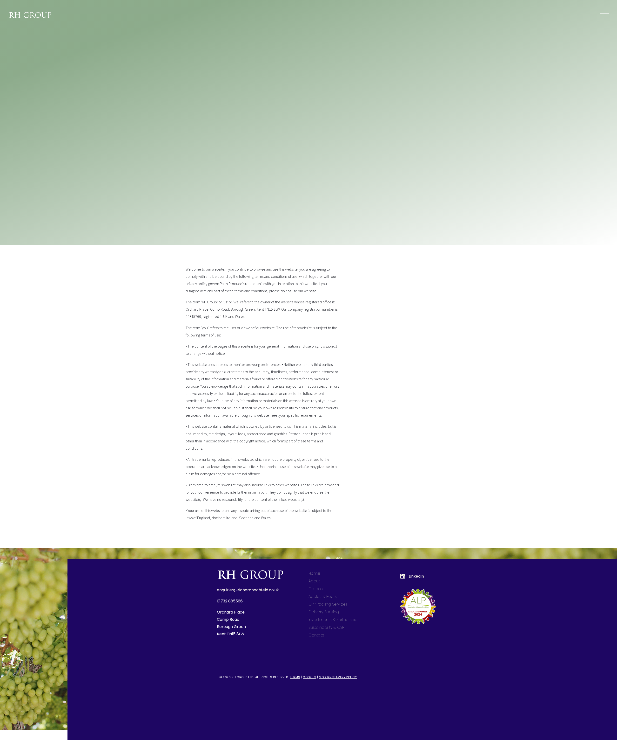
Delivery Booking (323, 612)
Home (314, 573)
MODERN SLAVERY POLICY (338, 677)
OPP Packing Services (328, 604)
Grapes (315, 589)
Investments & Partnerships (333, 619)
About (314, 581)
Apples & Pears (322, 596)
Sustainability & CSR (326, 627)
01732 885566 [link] (230, 601)
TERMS (295, 677)
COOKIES (309, 677)
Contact (316, 635)
